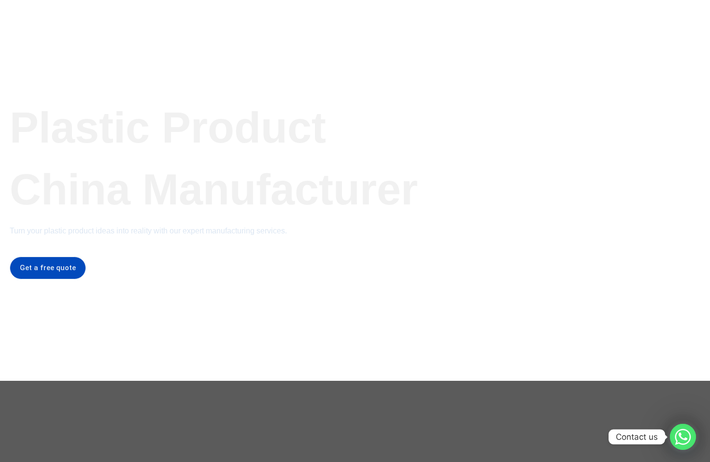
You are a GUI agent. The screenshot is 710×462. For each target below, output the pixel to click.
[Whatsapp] (683, 437)
